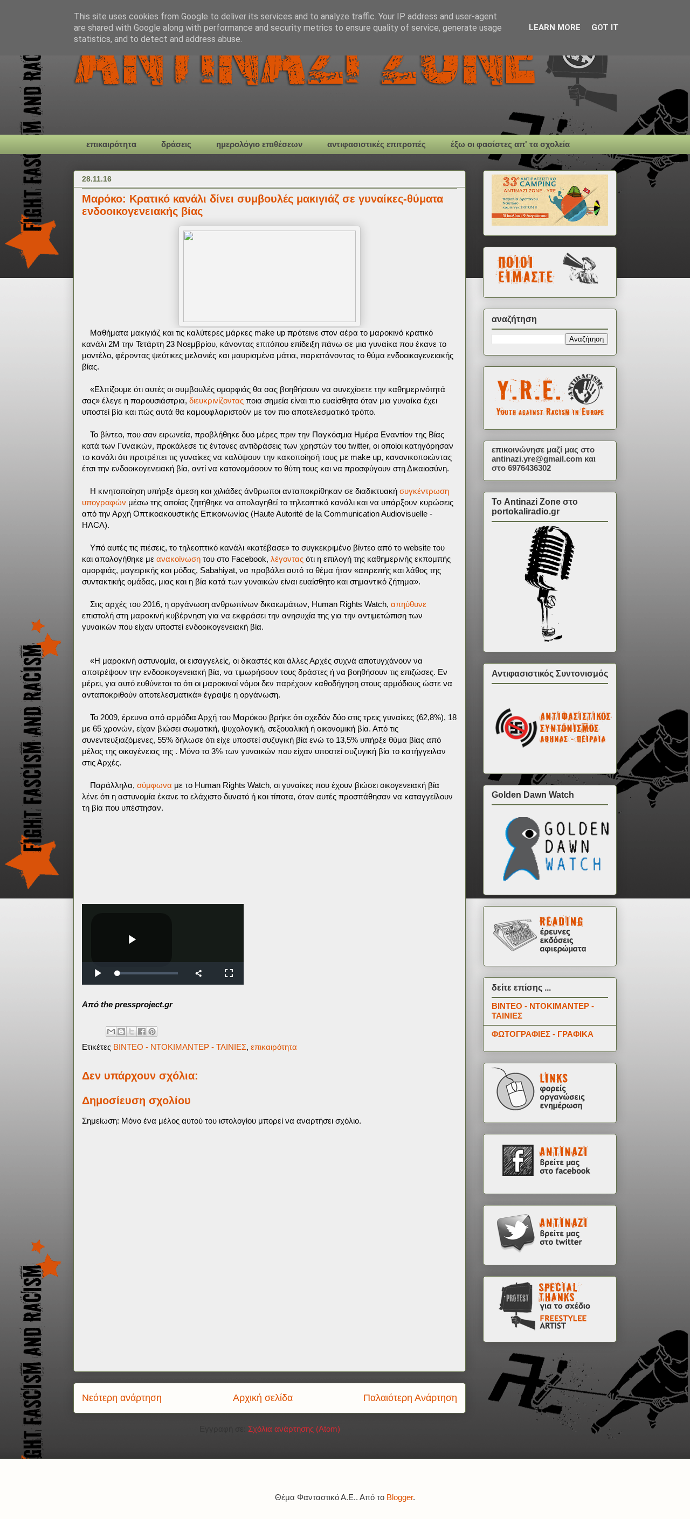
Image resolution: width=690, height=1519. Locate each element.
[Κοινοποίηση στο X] (131, 1031)
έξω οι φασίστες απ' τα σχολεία (510, 144)
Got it (605, 27)
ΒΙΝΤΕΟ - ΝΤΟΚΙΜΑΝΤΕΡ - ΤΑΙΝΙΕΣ (179, 1046)
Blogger (400, 1497)
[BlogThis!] (121, 1031)
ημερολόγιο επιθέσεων (259, 144)
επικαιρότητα (111, 144)
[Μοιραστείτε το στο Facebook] (141, 1031)
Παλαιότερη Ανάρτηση (410, 1397)
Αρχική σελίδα (263, 1397)
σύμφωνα (154, 785)
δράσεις (176, 144)
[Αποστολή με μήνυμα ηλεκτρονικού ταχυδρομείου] (111, 1031)
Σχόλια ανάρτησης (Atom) (294, 1428)
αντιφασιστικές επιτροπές (376, 144)
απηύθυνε (408, 604)
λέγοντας (287, 558)
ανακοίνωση (178, 558)
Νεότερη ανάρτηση (122, 1397)
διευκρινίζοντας (216, 400)
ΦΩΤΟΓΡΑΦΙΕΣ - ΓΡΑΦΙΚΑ (543, 1034)
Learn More (555, 27)
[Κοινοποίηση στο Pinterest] (152, 1031)
